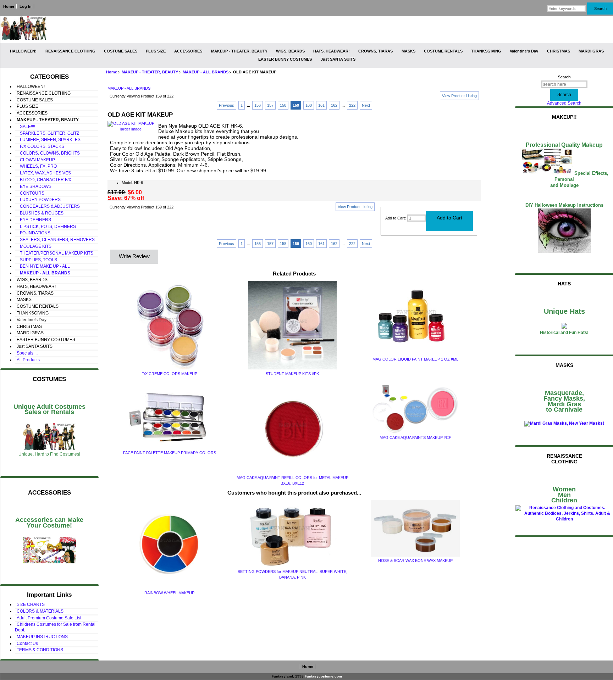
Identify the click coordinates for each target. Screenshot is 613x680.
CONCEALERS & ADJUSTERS (48, 206)
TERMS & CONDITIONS (40, 649)
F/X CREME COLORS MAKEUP (169, 374)
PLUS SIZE (156, 51)
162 (334, 105)
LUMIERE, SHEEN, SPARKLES (49, 139)
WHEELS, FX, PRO (37, 166)
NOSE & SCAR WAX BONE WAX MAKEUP (415, 560)
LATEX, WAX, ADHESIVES (44, 173)
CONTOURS (30, 193)
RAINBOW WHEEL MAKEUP (169, 593)
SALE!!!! (26, 126)
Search (564, 77)
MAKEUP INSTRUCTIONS (42, 636)
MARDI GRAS (591, 51)
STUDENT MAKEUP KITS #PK (292, 374)
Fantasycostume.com (323, 676)
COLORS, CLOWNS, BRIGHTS (48, 153)
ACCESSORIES (188, 51)
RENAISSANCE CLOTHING (70, 51)
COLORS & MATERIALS (40, 611)
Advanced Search (564, 103)
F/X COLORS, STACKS (40, 146)
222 (352, 105)
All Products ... (30, 359)
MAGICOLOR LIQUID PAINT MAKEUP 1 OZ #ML (415, 359)
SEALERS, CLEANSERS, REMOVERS (56, 239)
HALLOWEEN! (23, 51)
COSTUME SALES (120, 51)
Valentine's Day (524, 51)
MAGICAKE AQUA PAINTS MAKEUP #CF (415, 437)
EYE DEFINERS (34, 219)
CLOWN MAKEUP (36, 159)
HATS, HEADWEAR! (331, 51)
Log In (26, 6)
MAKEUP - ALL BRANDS (205, 72)
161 (321, 105)
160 (308, 105)
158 (283, 105)
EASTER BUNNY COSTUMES (285, 59)
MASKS (408, 51)
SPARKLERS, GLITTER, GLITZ (48, 133)
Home (8, 6)
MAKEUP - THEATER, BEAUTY (150, 72)
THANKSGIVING (486, 51)
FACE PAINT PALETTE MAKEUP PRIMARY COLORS (169, 453)
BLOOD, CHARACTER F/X (44, 179)
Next (366, 105)
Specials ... (27, 353)
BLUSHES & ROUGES (40, 213)
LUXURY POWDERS (39, 199)
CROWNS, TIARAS (375, 51)
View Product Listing (459, 96)
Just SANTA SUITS (338, 59)
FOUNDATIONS (33, 232)
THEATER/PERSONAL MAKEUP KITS (55, 253)
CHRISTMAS (558, 51)
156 (257, 105)
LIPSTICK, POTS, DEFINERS (46, 226)
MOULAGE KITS (34, 246)
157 (270, 105)
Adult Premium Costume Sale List (49, 617)
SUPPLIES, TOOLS (37, 259)
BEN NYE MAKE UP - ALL (43, 266)
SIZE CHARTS (31, 604)
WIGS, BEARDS (290, 51)
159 (296, 105)
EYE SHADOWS (34, 186)
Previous (226, 105)
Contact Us (27, 643)
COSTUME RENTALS (443, 51)
